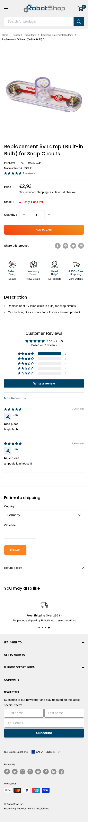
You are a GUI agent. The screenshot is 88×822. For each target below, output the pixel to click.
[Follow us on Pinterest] (30, 771)
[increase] (49, 214)
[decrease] (24, 214)
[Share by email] (81, 245)
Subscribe (44, 733)
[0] (80, 8)
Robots (16, 35)
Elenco (9, 163)
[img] (13, 409)
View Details (33, 278)
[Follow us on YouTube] (38, 771)
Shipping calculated (49, 192)
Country (9, 506)
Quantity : (10, 214)
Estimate (15, 550)
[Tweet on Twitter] (73, 245)
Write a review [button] (44, 383)
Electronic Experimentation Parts (57, 35)
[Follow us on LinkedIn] (53, 771)
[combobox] (39, 21)
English (52, 752)
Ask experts (54, 278)
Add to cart (44, 229)
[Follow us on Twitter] (15, 771)
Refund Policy (13, 567)
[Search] (79, 21)
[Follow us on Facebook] (7, 771)
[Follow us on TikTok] (46, 771)
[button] (13, 173)
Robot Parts (30, 35)
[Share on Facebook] (58, 245)
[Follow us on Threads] (61, 771)
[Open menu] (6, 8)
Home (5, 35)
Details (12, 278)
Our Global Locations (16, 752)
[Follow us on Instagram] (22, 771)
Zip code (10, 525)
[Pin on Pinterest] (65, 245)
